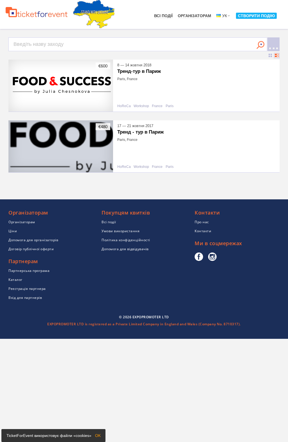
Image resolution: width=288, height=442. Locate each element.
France (157, 106)
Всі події (163, 15)
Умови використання (121, 231)
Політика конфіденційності (126, 240)
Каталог (15, 279)
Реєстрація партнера (27, 288)
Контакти (203, 231)
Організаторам (194, 15)
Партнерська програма (29, 270)
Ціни (12, 231)
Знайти (260, 45)
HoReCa (124, 106)
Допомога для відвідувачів (125, 249)
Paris (170, 106)
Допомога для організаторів (33, 240)
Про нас (202, 222)
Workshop (141, 106)
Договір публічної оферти (31, 249)
